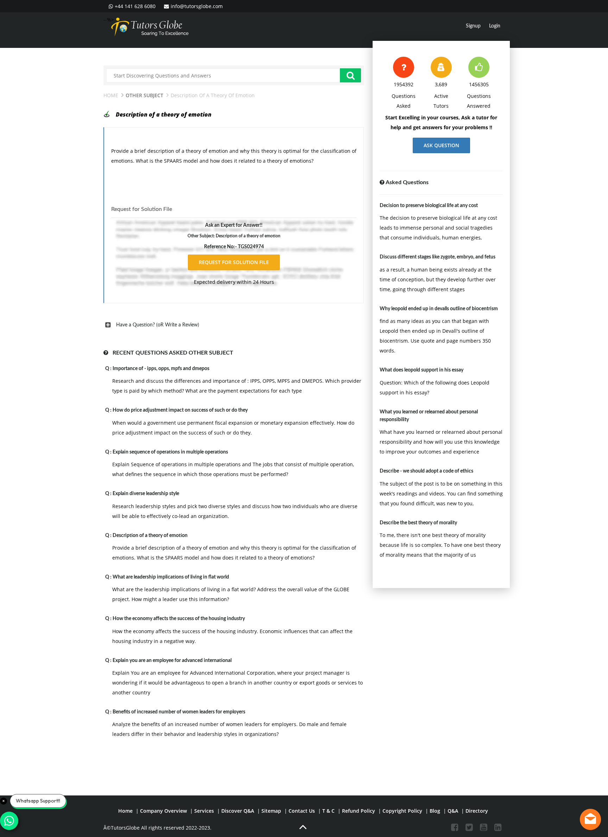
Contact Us (302, 810)
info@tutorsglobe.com (197, 6)
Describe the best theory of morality (418, 522)
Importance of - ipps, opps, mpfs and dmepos (161, 368)
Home (110, 95)
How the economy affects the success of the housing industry (179, 618)
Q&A (453, 810)
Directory (477, 810)
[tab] (233, 325)
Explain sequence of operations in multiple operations (170, 452)
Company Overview (163, 810)
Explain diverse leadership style (146, 493)
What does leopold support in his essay (421, 370)
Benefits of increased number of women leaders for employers (179, 712)
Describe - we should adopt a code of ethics (426, 471)
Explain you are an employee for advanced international (172, 660)
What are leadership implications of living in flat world (171, 577)
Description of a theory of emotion (150, 535)
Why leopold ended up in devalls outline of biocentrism (439, 308)
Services (204, 810)
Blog (435, 810)
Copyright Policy (402, 810)
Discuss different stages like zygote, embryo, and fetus (437, 257)
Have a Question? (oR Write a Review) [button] (157, 325)
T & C (328, 810)
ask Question (441, 145)
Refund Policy (358, 810)
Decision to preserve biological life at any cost (429, 205)
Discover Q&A (237, 810)
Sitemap (271, 810)
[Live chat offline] (590, 819)
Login (494, 26)
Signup (473, 26)
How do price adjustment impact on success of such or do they (180, 410)
